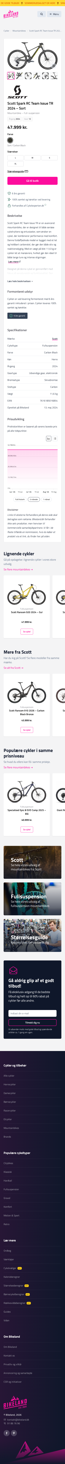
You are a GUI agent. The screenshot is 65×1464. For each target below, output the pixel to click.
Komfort (8, 1207)
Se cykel (27, 631)
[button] (10, 140)
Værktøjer (9, 1259)
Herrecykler (10, 1084)
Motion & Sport (11, 1215)
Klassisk (8, 1172)
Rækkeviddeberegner (17, 1303)
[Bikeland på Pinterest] (14, 1433)
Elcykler (8, 1119)
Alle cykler (9, 1075)
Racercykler (10, 1110)
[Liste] (55, 438)
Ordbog (7, 1250)
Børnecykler (10, 1102)
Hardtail (8, 1180)
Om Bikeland (10, 1347)
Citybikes (8, 1163)
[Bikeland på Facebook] (7, 1433)
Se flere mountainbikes (17, 569)
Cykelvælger (12, 1268)
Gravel (7, 1198)
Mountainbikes (11, 1128)
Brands (7, 1136)
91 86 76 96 (13, 1423)
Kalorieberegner (12, 1277)
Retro (6, 1224)
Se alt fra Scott (12, 668)
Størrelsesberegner (16, 1285)
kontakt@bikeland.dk (18, 1419)
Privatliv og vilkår (13, 1364)
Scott (55, 338)
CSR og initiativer (13, 1382)
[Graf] (48, 438)
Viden (6, 1320)
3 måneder (34, 499)
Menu (56, 14)
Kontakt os (9, 1355)
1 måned (46, 499)
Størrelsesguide (15, 171)
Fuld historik (20, 499)
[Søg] (41, 14)
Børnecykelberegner (16, 1294)
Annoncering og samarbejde (18, 1373)
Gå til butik (32, 181)
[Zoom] (53, 66)
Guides (7, 1311)
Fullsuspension (11, 1189)
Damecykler (10, 1093)
